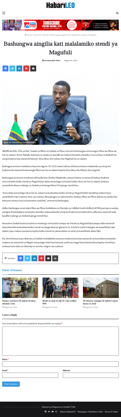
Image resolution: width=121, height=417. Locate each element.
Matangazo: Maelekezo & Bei (90, 411)
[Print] (55, 258)
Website (66, 370)
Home (29, 35)
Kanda (46, 35)
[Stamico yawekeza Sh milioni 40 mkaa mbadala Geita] (20, 288)
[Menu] (3, 13)
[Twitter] (12, 68)
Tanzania (38, 35)
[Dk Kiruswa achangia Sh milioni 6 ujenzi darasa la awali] (101, 288)
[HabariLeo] (60, 5)
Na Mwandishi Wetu (52, 60)
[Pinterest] (26, 68)
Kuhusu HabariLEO (68, 411)
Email (5, 370)
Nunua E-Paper (111, 411)
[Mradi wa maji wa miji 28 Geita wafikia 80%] (60, 288)
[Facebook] (5, 68)
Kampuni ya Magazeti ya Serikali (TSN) (58, 407)
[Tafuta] (117, 13)
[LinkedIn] (19, 68)
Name (5, 359)
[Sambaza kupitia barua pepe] (33, 68)
